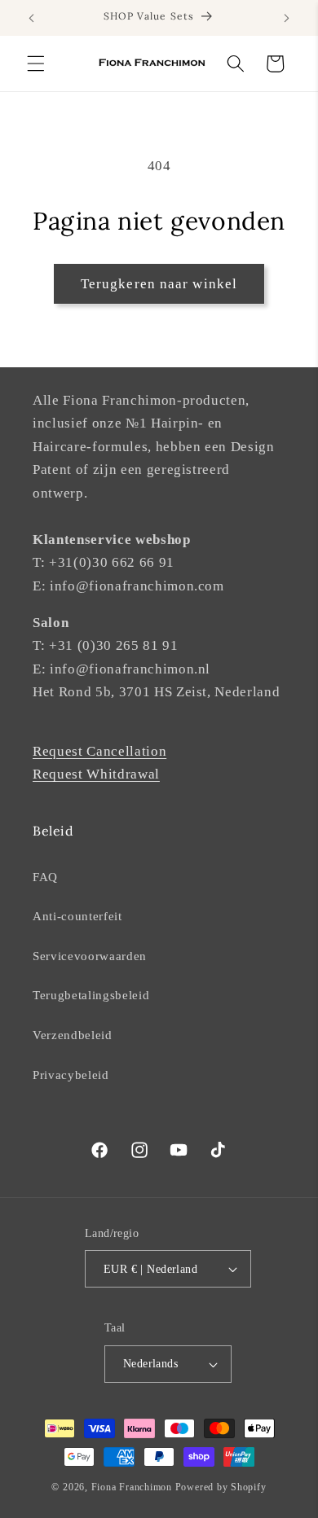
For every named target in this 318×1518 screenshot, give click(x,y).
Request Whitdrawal (96, 774)
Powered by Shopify (221, 1487)
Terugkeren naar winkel (159, 284)
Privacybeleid (71, 1074)
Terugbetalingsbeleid (91, 995)
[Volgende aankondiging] (287, 18)
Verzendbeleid (73, 1035)
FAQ (45, 877)
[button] (35, 63)
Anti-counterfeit (77, 916)
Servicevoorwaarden (90, 956)
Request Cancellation (99, 751)
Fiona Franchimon (131, 1487)
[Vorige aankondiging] (32, 18)
